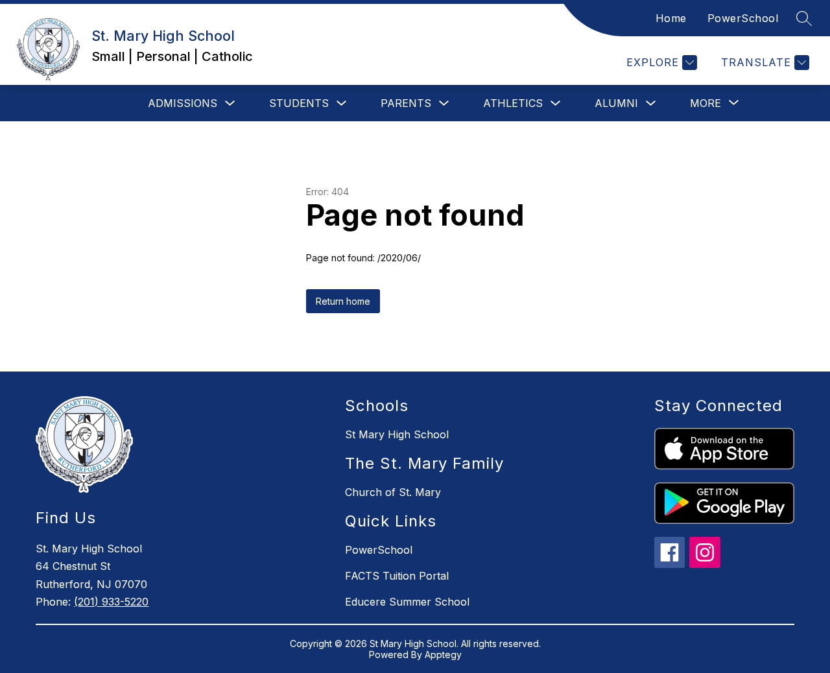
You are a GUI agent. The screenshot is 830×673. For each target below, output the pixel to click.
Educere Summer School (407, 601)
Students (299, 103)
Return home (343, 301)
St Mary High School (397, 434)
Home (671, 18)
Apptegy (443, 654)
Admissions (182, 103)
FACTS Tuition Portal (397, 575)
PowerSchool (743, 18)
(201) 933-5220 (111, 601)
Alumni (616, 103)
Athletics (513, 103)
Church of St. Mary (393, 492)
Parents (406, 103)
